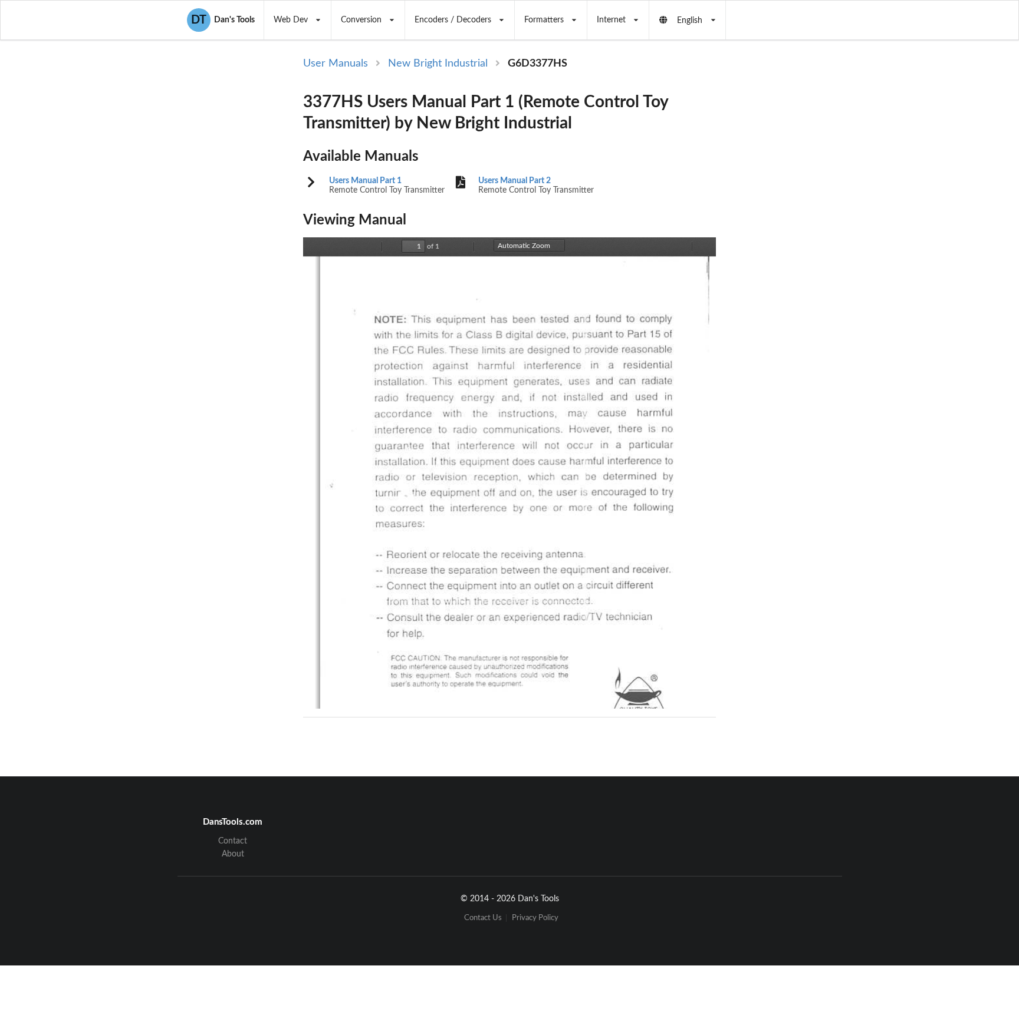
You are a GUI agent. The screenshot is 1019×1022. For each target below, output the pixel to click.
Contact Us (483, 918)
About (233, 854)
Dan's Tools (223, 20)
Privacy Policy (535, 918)
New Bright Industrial (438, 63)
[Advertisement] (815, 248)
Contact (232, 841)
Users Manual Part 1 (365, 181)
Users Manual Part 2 (514, 181)
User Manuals (335, 63)
